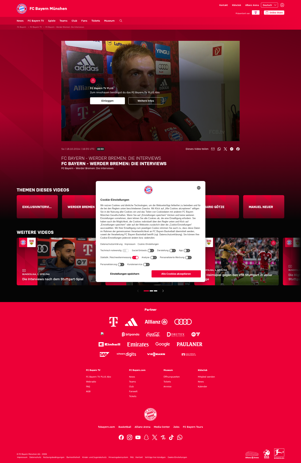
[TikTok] (171, 437)
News (20, 20)
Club (74, 20)
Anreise (167, 386)
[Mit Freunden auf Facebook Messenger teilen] (231, 149)
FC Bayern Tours (193, 427)
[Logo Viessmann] (156, 354)
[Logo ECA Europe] (266, 454)
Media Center (162, 427)
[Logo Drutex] (175, 334)
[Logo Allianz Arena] (252, 455)
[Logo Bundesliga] (279, 454)
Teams (63, 20)
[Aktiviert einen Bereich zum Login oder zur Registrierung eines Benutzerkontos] (282, 5)
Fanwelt (133, 391)
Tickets (95, 20)
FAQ (88, 386)
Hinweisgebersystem (118, 457)
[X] (154, 437)
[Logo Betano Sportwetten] (108, 334)
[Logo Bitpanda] (130, 334)
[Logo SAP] (105, 354)
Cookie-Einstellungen (177, 457)
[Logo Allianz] (156, 322)
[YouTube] (138, 437)
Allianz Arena (252, 5)
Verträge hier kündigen (155, 457)
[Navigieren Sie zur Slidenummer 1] (146, 290)
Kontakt (223, 5)
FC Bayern (21, 27)
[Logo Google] (163, 344)
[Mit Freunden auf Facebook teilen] (238, 149)
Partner (151, 309)
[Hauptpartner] (256, 12)
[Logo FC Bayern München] (150, 414)
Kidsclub (236, 5)
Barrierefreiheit (73, 457)
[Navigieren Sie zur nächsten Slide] (163, 291)
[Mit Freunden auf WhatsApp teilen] (219, 149)
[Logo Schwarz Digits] (126, 354)
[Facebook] (121, 437)
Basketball (124, 427)
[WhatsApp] (180, 437)
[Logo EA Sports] (195, 334)
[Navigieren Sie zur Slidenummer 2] (151, 290)
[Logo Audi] (183, 322)
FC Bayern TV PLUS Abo (98, 376)
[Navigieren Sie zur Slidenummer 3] (155, 290)
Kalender (202, 386)
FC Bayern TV (36, 20)
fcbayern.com (106, 427)
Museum (109, 20)
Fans (84, 20)
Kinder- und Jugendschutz (94, 457)
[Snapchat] (146, 437)
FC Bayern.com (137, 370)
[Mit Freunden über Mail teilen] (213, 149)
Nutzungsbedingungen (53, 457)
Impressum (22, 457)
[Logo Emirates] (138, 344)
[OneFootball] (163, 437)
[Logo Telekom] (113, 322)
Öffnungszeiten (172, 376)
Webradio (91, 381)
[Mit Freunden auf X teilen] (225, 149)
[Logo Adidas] (131, 321)
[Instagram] (129, 437)
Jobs (176, 427)
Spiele (51, 20)
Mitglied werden (206, 376)
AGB (88, 391)
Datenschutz (35, 457)
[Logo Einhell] (109, 344)
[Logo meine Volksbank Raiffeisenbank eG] (188, 354)
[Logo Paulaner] (190, 344)
